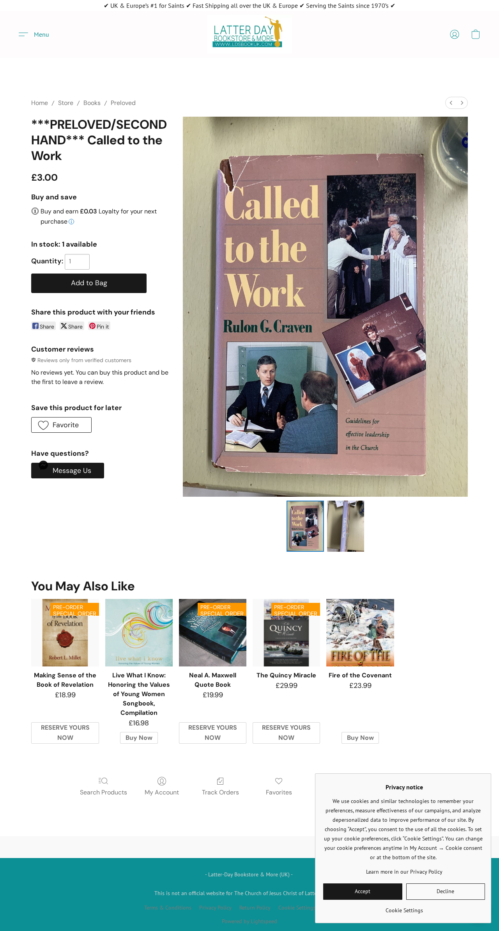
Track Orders (220, 792)
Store (65, 103)
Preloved (123, 103)
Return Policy (255, 907)
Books (92, 103)
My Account (162, 792)
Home (39, 103)
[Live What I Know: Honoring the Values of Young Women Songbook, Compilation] (139, 632)
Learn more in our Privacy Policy (404, 871)
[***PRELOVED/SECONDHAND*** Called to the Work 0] (305, 526)
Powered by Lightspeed (249, 921)
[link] (404, 907)
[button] (249, 34)
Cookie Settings (297, 907)
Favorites (279, 792)
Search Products (103, 792)
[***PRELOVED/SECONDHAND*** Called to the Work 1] (346, 526)
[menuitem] (451, 102)
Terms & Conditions (167, 907)
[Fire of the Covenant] (360, 632)
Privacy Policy (215, 907)
